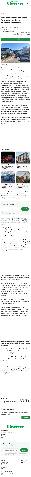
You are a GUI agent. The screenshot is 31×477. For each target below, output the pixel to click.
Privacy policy (5, 436)
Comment (26, 417)
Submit (25, 209)
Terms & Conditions (6, 432)
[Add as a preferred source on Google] (15, 34)
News (2, 13)
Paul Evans (4, 27)
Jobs (2, 437)
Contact (3, 434)
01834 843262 (9, 471)
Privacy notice (12, 213)
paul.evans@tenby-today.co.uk (12, 474)
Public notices (5, 439)
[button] (3, 3)
